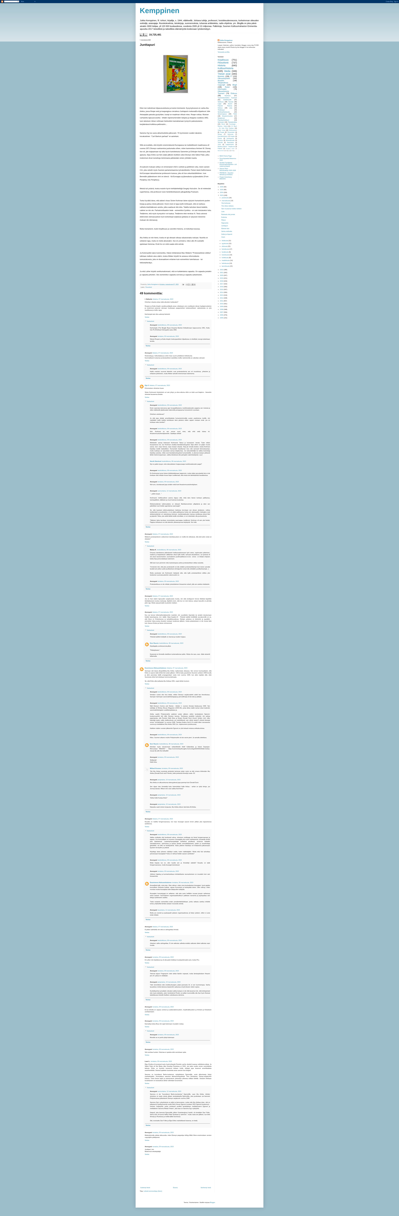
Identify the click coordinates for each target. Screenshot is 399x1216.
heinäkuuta (225, 249)
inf (232, 150)
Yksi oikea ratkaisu (227, 206)
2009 (222, 306)
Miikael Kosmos (155, 768)
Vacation (220, 140)
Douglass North (230, 148)
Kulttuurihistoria (225, 68)
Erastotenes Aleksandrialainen (155, 668)
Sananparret (230, 138)
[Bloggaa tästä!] (189, 285)
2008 (222, 309)
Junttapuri (224, 226)
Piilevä (223, 220)
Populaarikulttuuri (223, 120)
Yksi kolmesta (225, 203)
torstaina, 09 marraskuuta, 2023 (168, 336)
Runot (227, 87)
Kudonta (224, 217)
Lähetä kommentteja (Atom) (153, 1191)
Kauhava (227, 95)
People (222, 132)
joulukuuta (225, 197)
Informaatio (222, 89)
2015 (222, 289)
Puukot (220, 138)
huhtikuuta (225, 257)
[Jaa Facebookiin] (193, 285)
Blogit (235, 85)
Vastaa (147, 317)
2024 (222, 192)
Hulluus (220, 108)
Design (220, 134)
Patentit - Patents (225, 106)
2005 (222, 318)
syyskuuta (225, 243)
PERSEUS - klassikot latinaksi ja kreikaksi (226, 173)
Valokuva (221, 102)
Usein (223, 237)
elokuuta (225, 246)
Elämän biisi (225, 228)
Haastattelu (230, 142)
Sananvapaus (222, 114)
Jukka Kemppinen (226, 40)
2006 (222, 315)
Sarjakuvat (221, 118)
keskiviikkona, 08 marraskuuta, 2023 (170, 325)
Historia (221, 65)
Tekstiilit (220, 142)
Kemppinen (159, 11)
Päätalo (220, 148)
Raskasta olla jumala (228, 214)
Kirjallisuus (223, 60)
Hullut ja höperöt (226, 234)
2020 (222, 275)
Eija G (147, 385)
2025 (222, 189)
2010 (222, 303)
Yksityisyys (221, 110)
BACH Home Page (226, 156)
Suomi (230, 104)
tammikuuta (226, 266)
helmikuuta (225, 263)
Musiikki (221, 81)
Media (227, 71)
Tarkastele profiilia (224, 52)
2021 (222, 272)
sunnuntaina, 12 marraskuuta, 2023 (169, 491)
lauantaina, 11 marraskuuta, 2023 (169, 910)
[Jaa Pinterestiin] (195, 285)
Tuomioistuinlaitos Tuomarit (227, 98)
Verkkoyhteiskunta (224, 112)
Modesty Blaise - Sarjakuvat (226, 146)
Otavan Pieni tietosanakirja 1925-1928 (228, 169)
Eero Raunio (154, 643)
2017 (222, 284)
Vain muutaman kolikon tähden (231, 209)
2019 (222, 278)
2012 (222, 298)
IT (231, 76)
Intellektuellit (227, 99)
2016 (222, 286)
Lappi (219, 104)
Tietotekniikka (232, 122)
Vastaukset (150, 321)
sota (230, 108)
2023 (222, 195)
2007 (222, 312)
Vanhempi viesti (206, 1187)
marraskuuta (226, 200)
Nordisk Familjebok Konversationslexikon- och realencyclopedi (228, 164)
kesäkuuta (225, 252)
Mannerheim (221, 150)
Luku (223, 211)
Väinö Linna (221, 130)
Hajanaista (224, 223)
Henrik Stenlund (155, 461)
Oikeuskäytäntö (224, 78)
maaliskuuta (226, 260)
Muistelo (221, 76)
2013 (222, 295)
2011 (222, 301)
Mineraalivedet (230, 140)
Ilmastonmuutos (227, 116)
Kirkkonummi (233, 130)
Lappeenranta (230, 144)
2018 (222, 281)
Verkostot (221, 122)
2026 (222, 187)
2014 (222, 292)
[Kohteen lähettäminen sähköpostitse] (187, 285)
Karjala (232, 136)
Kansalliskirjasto (223, 136)
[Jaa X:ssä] (191, 285)
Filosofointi (148, 287)
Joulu (219, 144)
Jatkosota (230, 134)
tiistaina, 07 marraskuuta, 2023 (163, 299)
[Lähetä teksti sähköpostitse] (183, 284)
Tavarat (230, 102)
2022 (222, 269)
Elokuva (234, 93)
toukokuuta (225, 255)
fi (226, 150)
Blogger (212, 1202)
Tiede (235, 114)
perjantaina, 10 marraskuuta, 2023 (169, 779)
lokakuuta (225, 240)
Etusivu (175, 1187)
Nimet (223, 124)
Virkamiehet (231, 132)
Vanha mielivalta (226, 231)
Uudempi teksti (145, 1187)
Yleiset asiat (224, 74)
